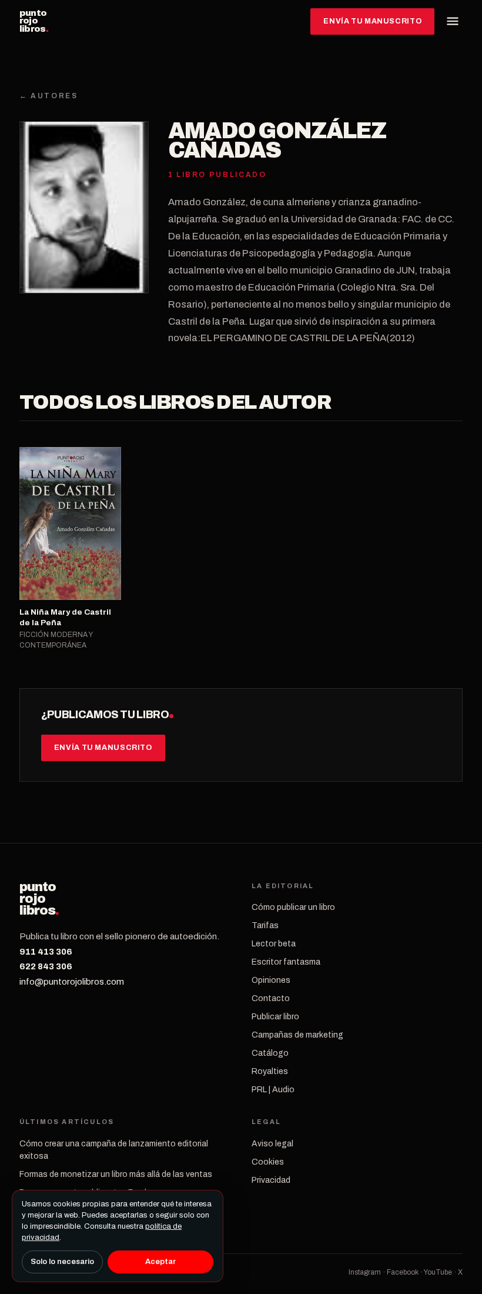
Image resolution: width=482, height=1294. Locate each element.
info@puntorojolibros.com (71, 981)
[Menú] (453, 21)
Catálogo (270, 1053)
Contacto (271, 998)
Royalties (270, 1071)
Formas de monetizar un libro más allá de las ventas (115, 1174)
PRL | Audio (273, 1089)
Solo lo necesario (62, 1262)
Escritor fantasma (286, 962)
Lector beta (274, 943)
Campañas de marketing (297, 1034)
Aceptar (160, 1262)
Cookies (268, 1162)
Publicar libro (275, 1016)
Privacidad (271, 1180)
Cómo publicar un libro (293, 907)
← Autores (48, 96)
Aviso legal (272, 1143)
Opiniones (271, 980)
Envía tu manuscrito (372, 21)
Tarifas (265, 925)
